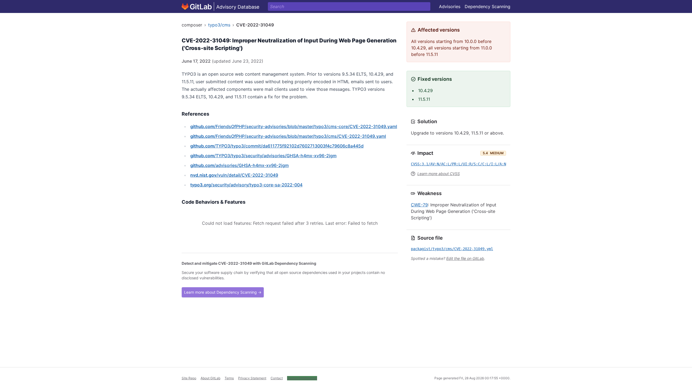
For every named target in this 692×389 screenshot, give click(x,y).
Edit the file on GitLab (465, 258)
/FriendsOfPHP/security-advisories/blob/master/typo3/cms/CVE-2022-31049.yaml (288, 136)
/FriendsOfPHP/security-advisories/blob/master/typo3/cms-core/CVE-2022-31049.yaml (293, 126)
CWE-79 (419, 204)
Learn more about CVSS (438, 173)
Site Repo (189, 378)
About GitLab (210, 378)
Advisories (449, 6)
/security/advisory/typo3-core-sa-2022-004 (246, 184)
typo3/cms (219, 25)
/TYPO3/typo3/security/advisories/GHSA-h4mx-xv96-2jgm (263, 155)
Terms (229, 378)
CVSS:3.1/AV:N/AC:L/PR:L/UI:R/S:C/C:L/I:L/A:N (458, 164)
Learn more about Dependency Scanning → (222, 292)
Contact (277, 378)
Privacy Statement (252, 378)
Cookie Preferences (302, 378)
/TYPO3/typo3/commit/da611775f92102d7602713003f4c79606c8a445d (277, 146)
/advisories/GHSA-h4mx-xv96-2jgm (239, 165)
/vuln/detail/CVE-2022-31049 (234, 175)
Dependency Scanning (487, 6)
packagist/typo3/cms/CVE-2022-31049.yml (452, 249)
